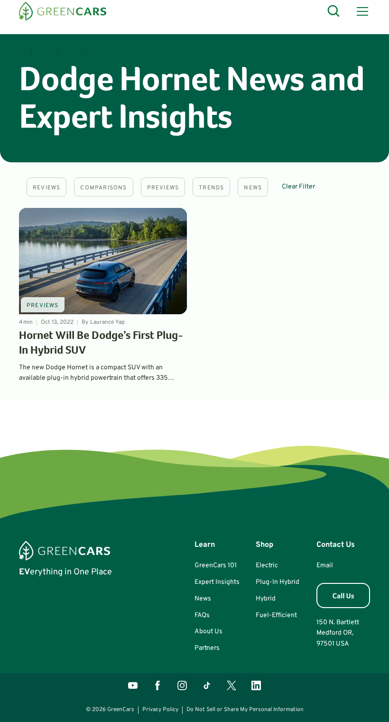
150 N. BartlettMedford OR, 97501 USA (337, 633)
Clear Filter (298, 187)
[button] (360, 11)
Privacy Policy (160, 709)
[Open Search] (334, 11)
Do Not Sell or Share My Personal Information (245, 709)
